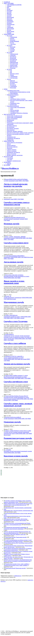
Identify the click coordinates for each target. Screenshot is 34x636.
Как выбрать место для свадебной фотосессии (18, 504)
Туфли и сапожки (11, 151)
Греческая (12, 55)
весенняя (6, 276)
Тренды (9, 163)
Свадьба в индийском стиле (16, 382)
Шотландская (13, 66)
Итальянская (13, 59)
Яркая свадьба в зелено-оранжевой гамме (14, 282)
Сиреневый (10, 27)
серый (12, 199)
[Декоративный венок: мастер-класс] (14, 545)
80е (11, 72)
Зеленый (9, 14)
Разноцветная (10, 24)
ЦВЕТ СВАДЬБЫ (9, 3)
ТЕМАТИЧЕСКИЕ (9, 34)
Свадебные (10, 158)
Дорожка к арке (14, 111)
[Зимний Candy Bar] (9, 534)
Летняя (12, 48)
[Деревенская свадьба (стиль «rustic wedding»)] (16, 564)
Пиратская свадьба (20, 568)
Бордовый (9, 10)
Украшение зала (11, 137)
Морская (12, 80)
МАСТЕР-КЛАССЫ (9, 114)
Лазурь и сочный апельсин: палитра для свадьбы (16, 185)
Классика (12, 40)
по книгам (16, 337)
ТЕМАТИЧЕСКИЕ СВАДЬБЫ (23, 238)
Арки (11, 108)
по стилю (27, 337)
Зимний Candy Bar (20, 534)
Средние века (13, 78)
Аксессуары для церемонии (17, 107)
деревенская (7, 335)
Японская (12, 68)
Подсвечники (10, 127)
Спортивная (13, 86)
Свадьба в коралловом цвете (16, 243)
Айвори (9, 6)
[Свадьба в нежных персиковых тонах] (14, 500)
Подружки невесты (12, 146)
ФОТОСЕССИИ (8, 156)
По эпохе (9, 69)
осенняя (12, 316)
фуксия (6, 400)
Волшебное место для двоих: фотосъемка (15, 520)
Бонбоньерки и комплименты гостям (20, 92)
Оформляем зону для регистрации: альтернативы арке (18, 510)
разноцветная (7, 398)
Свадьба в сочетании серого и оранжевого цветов (16, 203)
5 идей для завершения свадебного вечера (18, 540)
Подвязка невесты (12, 125)
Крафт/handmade (14, 41)
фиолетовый (7, 435)
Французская (13, 65)
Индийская (13, 56)
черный (22, 318)
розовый (22, 219)
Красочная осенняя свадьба (16, 456)
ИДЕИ (5, 89)
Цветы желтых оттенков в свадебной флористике (17, 561)
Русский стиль (14, 63)
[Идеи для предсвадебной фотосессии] (14, 531)
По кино (12, 83)
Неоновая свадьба (11, 224)
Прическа (9, 148)
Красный (9, 18)
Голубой (9, 11)
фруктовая (30, 257)
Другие (9, 79)
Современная (13, 76)
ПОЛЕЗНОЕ (7, 162)
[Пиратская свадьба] (9, 568)
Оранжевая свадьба (12, 422)
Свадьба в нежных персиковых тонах (17, 501)
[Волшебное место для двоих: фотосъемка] (15, 519)
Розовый (9, 23)
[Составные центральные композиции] (14, 548)
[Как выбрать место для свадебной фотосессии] (17, 503)
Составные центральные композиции (18, 549)
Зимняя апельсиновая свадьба (17, 364)
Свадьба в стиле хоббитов (15, 343)
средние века (10, 338)
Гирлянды (12, 96)
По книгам (13, 85)
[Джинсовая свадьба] (10, 537)
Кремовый (10, 20)
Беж (8, 7)
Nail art (9, 144)
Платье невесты (11, 145)
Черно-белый (10, 31)
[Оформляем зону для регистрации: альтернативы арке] (18, 509)
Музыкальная (13, 82)
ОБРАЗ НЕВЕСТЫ (9, 141)
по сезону (26, 276)
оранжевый (12, 180)
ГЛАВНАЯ (7, 2)
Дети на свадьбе (14, 110)
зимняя (10, 357)
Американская (14, 54)
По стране (9, 52)
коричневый (17, 451)
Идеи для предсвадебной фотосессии (17, 532)
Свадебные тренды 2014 (25, 543)
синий (16, 180)
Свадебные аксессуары (13, 90)
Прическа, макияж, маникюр (15, 131)
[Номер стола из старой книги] (12, 554)
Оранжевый (10, 21)
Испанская (13, 58)
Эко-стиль (13, 44)
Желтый (9, 13)
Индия (8, 377)
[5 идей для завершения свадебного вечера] (16, 540)
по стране (24, 377)
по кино (10, 337)
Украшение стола (14, 103)
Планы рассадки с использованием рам (17, 524)
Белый (8, 9)
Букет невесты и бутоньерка (14, 142)
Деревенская (13, 37)
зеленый (10, 219)
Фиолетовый (10, 28)
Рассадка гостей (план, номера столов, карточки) (20, 132)
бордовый (6, 451)
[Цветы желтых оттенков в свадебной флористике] (18, 559)
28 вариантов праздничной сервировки (16, 528)
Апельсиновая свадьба (13, 262)
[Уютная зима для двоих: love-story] (13, 557)
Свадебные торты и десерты (17, 99)
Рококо (12, 75)
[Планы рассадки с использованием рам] (15, 523)
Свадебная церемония (13, 106)
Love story (9, 159)
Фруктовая (13, 87)
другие (12, 335)
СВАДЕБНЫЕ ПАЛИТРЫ (14, 4)
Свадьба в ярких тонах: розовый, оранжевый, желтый (18, 405)
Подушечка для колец (13, 128)
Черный (9, 33)
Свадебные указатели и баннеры (19, 113)
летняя (15, 276)
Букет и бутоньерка (12, 118)
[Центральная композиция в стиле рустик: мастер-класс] (18, 514)
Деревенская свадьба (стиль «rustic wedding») (16, 565)
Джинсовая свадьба (21, 537)
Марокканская (14, 62)
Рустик (12, 42)
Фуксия (9, 30)
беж (5, 377)
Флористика (13, 104)
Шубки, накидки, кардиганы (15, 155)
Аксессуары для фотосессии (14, 115)
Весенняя (12, 47)
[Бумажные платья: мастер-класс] (13, 551)
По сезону (9, 45)
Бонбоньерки (10, 120)
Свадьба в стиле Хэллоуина (15, 321)
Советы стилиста (11, 149)
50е (11, 70)
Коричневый (10, 17)
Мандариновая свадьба (14, 302)
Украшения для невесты (13, 138)
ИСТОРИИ (7, 165)
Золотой (9, 16)
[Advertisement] (12, 485)
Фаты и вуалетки (11, 153)
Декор (11, 97)
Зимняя (12, 51)
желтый (6, 219)
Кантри (12, 38)
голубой (6, 180)
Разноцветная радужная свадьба (18, 438)
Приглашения (14, 93)
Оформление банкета (12, 94)
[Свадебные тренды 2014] (11, 543)
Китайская (13, 61)
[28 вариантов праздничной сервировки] (15, 527)
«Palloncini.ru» (18, 575)
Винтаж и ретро (14, 73)
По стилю (9, 35)
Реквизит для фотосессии (14, 160)
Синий (9, 25)
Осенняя (12, 49)
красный (12, 377)
